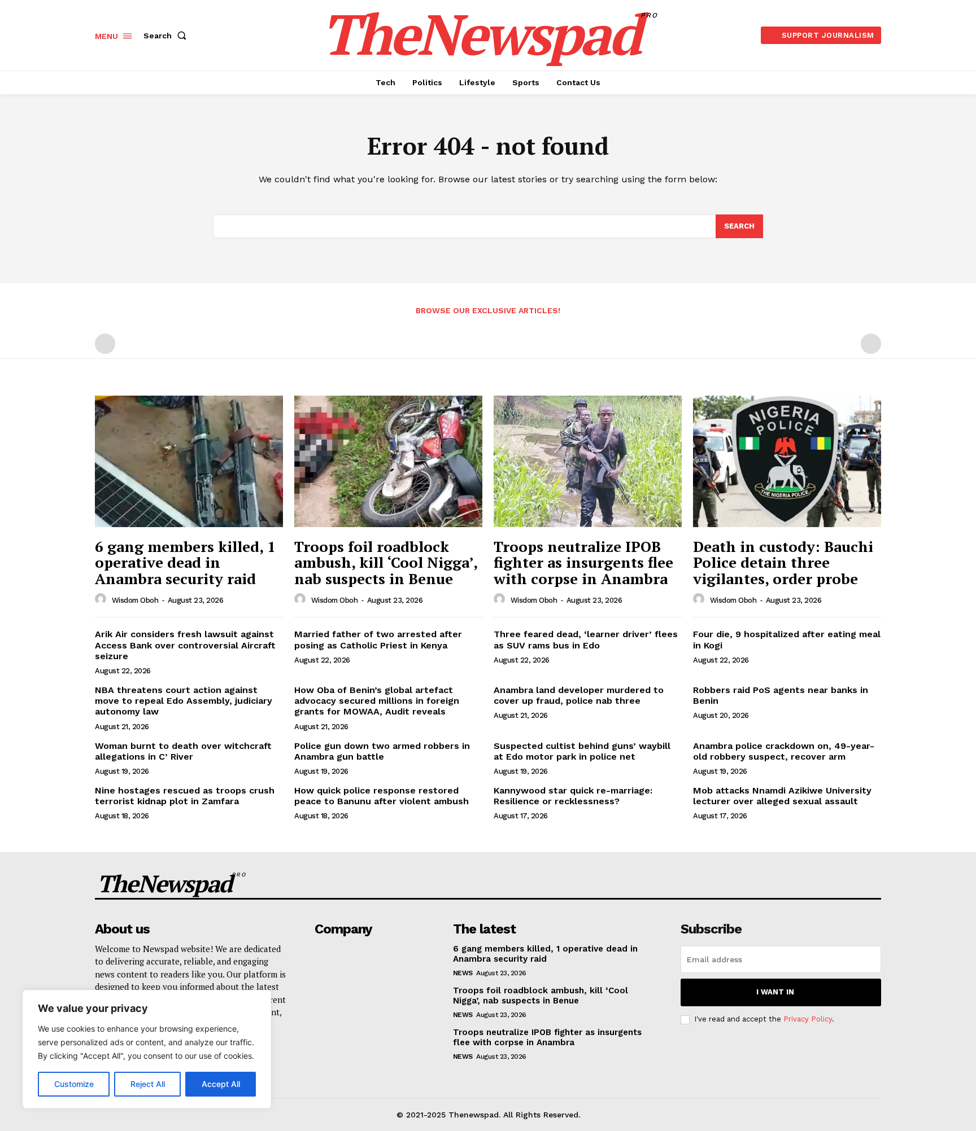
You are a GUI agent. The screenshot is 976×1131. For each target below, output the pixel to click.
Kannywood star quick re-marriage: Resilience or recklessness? (573, 795)
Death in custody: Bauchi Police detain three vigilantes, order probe (783, 562)
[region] (147, 1049)
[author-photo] (102, 599)
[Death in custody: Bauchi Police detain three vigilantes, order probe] (787, 461)
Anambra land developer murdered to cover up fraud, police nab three (579, 695)
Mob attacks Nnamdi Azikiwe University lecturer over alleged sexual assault (782, 795)
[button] (167, 35)
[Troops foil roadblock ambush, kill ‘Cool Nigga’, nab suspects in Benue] (388, 461)
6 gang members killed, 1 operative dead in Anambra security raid (185, 562)
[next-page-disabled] (871, 344)
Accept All (221, 1084)
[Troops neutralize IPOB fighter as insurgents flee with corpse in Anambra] (588, 461)
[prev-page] (105, 344)
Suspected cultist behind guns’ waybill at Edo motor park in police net (582, 751)
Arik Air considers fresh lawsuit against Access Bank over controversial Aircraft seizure (185, 645)
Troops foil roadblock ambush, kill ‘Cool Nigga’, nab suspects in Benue (386, 562)
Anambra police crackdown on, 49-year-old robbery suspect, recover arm (783, 751)
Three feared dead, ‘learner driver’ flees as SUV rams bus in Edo (586, 639)
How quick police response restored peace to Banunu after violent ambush (381, 795)
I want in (775, 992)
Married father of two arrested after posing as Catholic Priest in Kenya (378, 639)
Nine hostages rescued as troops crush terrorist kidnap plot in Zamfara (184, 795)
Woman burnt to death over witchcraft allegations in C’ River (183, 751)
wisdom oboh (135, 600)
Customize (74, 1084)
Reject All (147, 1084)
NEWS (463, 973)
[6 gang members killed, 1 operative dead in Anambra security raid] (189, 461)
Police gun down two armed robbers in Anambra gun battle (382, 751)
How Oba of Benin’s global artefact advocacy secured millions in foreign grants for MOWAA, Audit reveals (376, 701)
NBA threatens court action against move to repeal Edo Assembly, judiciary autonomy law (183, 701)
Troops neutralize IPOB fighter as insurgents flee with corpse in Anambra (583, 562)
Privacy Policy (807, 1019)
